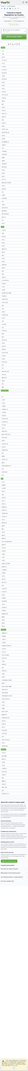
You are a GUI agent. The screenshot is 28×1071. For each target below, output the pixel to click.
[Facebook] (4, 8)
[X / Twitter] (7, 8)
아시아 (10, 44)
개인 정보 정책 (14, 1065)
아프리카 (8, 44)
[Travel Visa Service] (5, 2)
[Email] (15, 8)
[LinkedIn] (10, 8)
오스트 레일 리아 (13, 44)
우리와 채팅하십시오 (19, 21)
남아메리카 (19, 44)
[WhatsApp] (13, 8)
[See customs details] (14, 394)
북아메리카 (17, 44)
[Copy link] (18, 8)
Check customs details (14, 36)
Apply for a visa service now (9, 861)
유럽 (15, 44)
